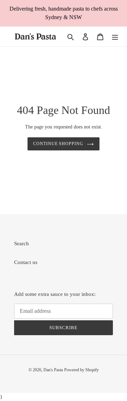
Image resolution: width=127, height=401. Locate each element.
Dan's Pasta (53, 369)
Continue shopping (58, 143)
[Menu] (115, 36)
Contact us (25, 262)
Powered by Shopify (81, 369)
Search (21, 243)
